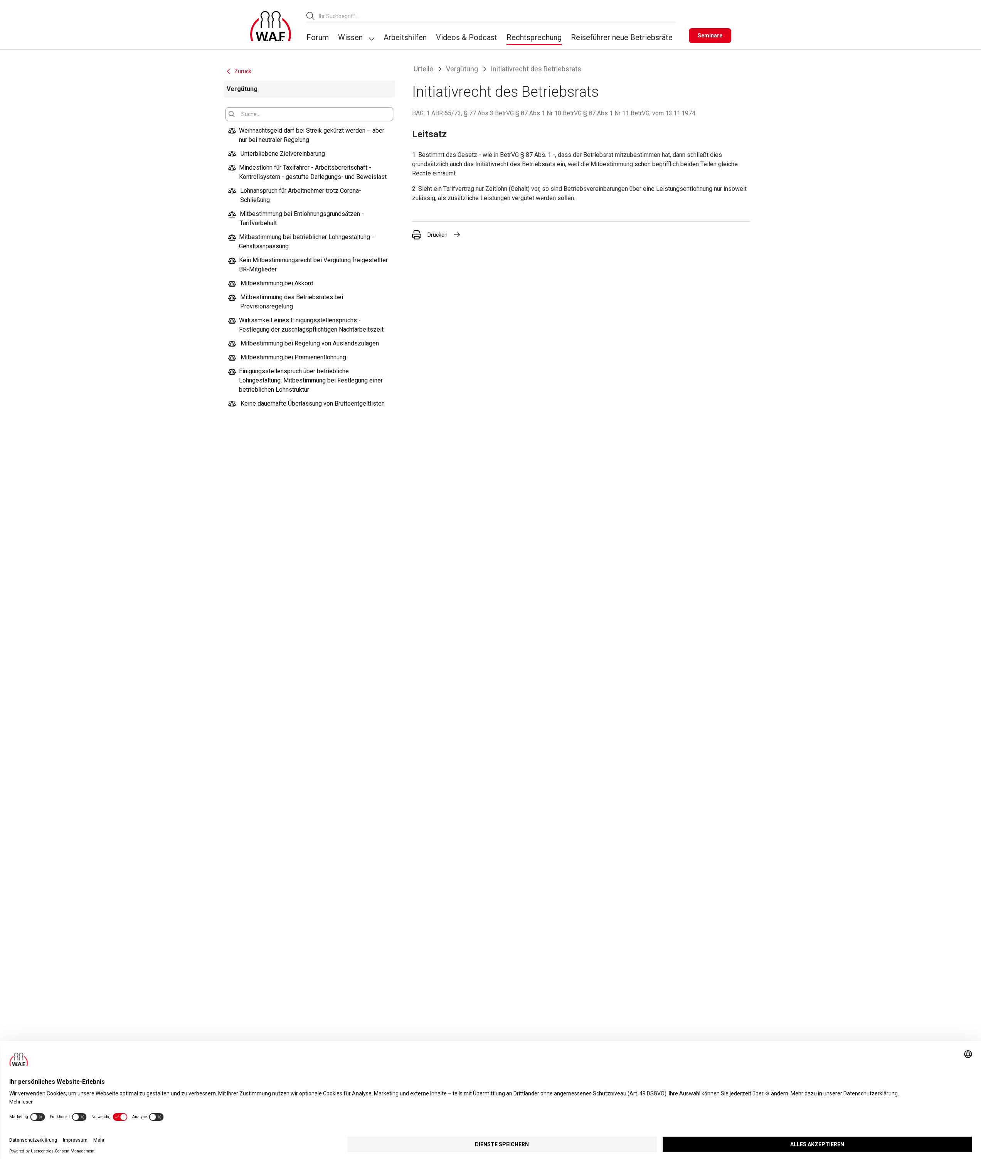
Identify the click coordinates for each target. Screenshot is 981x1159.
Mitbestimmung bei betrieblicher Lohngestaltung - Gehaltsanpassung (306, 241)
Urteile (423, 69)
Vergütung (462, 69)
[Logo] (270, 26)
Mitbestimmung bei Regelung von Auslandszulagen (310, 343)
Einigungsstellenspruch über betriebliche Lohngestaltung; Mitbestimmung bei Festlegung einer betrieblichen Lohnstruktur (311, 380)
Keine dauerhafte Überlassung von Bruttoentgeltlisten (313, 403)
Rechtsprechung (534, 37)
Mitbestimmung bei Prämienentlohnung (293, 357)
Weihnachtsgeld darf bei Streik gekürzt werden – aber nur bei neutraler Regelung (311, 135)
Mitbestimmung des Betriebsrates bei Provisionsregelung (291, 301)
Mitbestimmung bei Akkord (277, 283)
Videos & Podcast (466, 37)
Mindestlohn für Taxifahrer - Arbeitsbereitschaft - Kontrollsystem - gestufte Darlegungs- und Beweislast (313, 172)
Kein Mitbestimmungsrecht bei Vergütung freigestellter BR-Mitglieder (313, 264)
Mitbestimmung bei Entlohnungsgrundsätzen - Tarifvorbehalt (302, 218)
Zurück (242, 71)
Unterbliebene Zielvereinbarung (283, 153)
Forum (317, 37)
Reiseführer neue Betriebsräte (622, 37)
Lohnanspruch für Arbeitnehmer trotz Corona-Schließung (300, 195)
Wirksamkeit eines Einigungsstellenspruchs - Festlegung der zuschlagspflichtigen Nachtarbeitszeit (311, 325)
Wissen (350, 37)
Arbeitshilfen (405, 37)
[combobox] (497, 16)
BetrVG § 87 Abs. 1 (525, 154)
